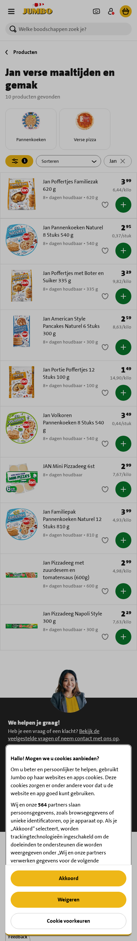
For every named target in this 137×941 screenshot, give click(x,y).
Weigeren (68, 899)
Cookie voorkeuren (68, 920)
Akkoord (68, 878)
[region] (68, 840)
